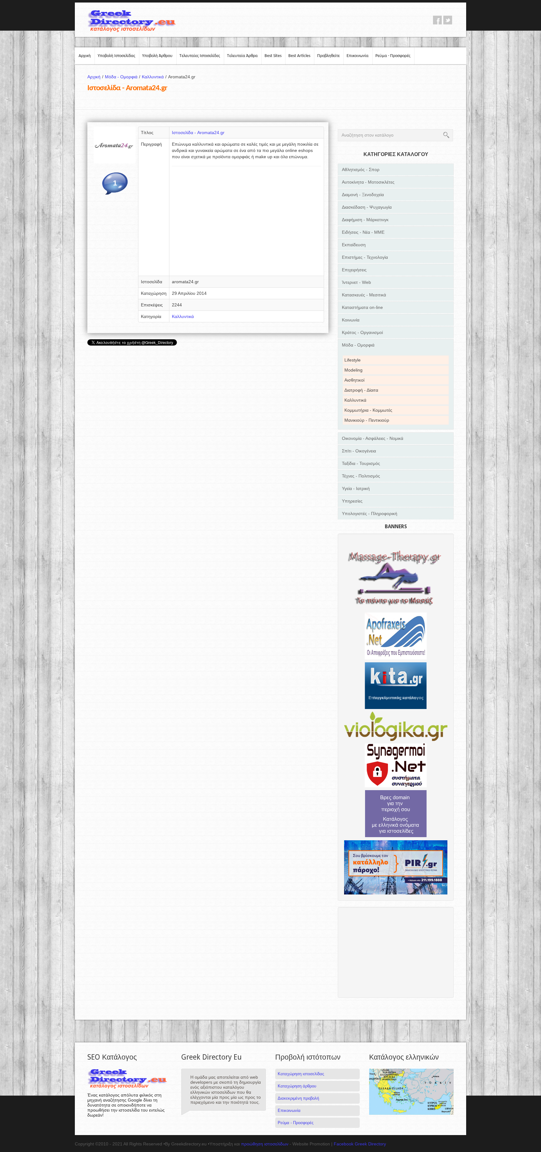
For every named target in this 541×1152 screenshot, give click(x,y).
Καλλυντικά (154, 76)
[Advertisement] (246, 223)
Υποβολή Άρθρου (157, 56)
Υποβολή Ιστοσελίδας (116, 56)
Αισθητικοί (354, 380)
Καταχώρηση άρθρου (297, 1086)
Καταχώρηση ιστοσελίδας (301, 1073)
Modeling (353, 370)
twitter (447, 20)
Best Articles (299, 56)
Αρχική (85, 56)
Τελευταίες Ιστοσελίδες (199, 56)
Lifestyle (352, 359)
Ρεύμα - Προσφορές (392, 56)
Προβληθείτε (328, 56)
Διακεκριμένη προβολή (298, 1098)
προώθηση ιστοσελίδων (264, 1143)
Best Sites (273, 56)
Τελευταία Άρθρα (242, 56)
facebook (437, 20)
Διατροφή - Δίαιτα (361, 390)
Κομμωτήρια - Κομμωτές (368, 410)
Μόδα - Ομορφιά (122, 76)
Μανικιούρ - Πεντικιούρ (366, 420)
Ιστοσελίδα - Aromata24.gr (198, 132)
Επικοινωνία (357, 56)
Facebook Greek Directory (360, 1143)
